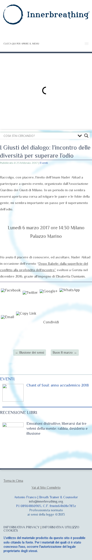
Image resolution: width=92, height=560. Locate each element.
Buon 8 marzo (65, 352)
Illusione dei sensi (29, 352)
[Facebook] (11, 298)
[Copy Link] (26, 322)
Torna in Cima (13, 480)
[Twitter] (30, 299)
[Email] (7, 322)
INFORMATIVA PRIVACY (22, 527)
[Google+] (49, 298)
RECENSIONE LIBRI (18, 412)
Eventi (44, 163)
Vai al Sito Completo (46, 487)
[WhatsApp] (70, 298)
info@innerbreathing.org (46, 501)
